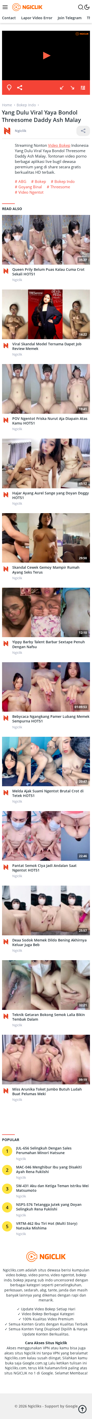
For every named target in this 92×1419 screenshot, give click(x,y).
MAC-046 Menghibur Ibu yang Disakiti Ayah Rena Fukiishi (49, 1169)
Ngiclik (20, 130)
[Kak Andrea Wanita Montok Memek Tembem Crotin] (72, 87)
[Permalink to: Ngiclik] (7, 130)
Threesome (60, 186)
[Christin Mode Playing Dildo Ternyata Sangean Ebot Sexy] (61, 87)
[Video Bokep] (27, 6)
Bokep (40, 181)
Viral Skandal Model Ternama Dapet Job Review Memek (47, 346)
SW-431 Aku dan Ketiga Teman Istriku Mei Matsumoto (52, 1188)
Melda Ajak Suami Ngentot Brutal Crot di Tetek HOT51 (48, 793)
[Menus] (6, 7)
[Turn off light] (9, 87)
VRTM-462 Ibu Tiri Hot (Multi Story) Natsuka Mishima (46, 1225)
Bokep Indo (64, 181)
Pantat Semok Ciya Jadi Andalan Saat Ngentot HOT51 (44, 868)
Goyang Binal (30, 186)
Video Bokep (59, 145)
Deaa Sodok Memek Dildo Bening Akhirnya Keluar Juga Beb (49, 942)
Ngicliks (34, 1406)
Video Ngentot (30, 192)
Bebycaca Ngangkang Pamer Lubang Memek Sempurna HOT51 (50, 718)
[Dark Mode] (87, 7)
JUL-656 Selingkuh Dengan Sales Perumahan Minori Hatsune (44, 1150)
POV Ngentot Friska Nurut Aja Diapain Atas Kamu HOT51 (49, 421)
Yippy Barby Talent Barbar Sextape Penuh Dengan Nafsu (48, 644)
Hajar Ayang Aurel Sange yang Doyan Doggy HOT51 (50, 495)
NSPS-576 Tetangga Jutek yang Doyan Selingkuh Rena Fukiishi (49, 1206)
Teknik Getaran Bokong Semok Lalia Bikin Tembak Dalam (48, 1017)
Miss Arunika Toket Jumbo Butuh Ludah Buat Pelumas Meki (47, 1091)
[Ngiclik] (7, 271)
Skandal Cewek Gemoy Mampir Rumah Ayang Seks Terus (45, 569)
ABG (22, 181)
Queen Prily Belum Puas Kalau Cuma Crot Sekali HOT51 (48, 271)
